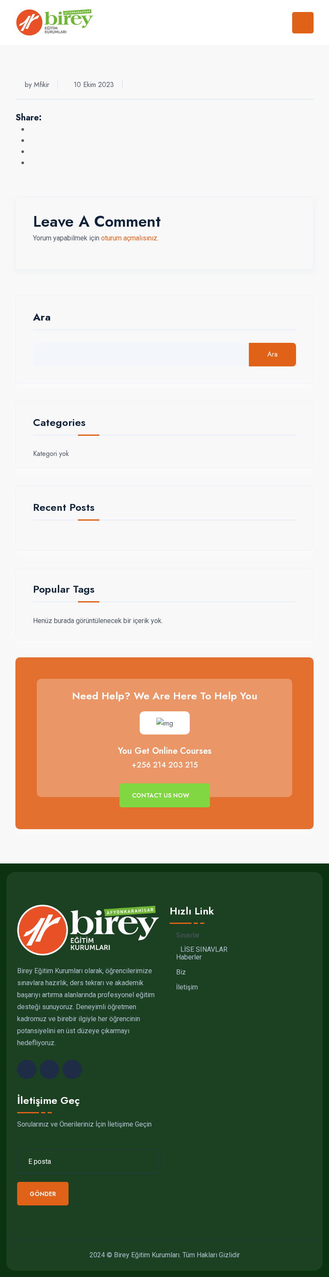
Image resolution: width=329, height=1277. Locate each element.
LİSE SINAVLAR (203, 949)
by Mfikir (37, 85)
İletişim (187, 987)
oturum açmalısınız (129, 238)
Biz (181, 972)
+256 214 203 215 (165, 764)
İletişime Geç (48, 1100)
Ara (42, 318)
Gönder (43, 1194)
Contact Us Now (161, 795)
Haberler (189, 957)
